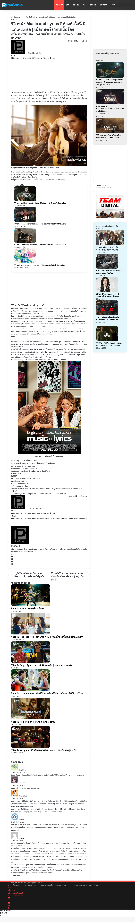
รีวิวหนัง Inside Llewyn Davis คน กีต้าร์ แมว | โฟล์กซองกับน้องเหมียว (40, 203)
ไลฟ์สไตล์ (103, 5)
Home (10, 888)
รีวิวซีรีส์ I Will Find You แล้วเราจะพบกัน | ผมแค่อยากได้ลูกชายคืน (109, 344)
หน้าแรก (15, 17)
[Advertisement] (49, 75)
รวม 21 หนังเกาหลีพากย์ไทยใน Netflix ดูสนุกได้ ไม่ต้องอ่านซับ (107, 318)
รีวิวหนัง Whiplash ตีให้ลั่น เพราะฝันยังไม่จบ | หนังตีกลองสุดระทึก (43, 750)
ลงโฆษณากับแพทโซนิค (103, 188)
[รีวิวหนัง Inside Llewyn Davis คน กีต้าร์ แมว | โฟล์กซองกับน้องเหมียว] (25, 201)
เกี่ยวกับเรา (11, 890)
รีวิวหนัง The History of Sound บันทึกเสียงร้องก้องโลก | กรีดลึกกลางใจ (40, 244)
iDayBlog (22, 770)
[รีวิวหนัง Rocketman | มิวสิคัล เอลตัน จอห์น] (30, 719)
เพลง (84, 5)
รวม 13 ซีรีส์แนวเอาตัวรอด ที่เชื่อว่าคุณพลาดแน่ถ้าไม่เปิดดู (109, 271)
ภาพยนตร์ (59, 5)
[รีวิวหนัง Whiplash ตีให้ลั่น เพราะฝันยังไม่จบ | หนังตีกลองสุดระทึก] (30, 747)
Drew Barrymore (19, 494)
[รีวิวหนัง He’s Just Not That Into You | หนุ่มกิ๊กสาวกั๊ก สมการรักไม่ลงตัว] (30, 634)
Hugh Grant (32, 494)
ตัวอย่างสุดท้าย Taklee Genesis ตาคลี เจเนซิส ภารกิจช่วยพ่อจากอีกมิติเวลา (110, 108)
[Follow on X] (33, 53)
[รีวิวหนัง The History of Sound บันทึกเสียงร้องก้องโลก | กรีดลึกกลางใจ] (25, 242)
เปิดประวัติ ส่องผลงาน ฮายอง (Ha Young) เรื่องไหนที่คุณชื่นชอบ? (108, 295)
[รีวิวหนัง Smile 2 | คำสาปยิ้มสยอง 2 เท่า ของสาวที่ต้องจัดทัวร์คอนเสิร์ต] (25, 221)
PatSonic (16, 546)
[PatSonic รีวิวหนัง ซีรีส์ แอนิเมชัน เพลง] (12, 5)
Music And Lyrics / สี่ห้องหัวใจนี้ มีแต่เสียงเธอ (38, 463)
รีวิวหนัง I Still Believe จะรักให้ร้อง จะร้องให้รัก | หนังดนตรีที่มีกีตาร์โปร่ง (47, 693)
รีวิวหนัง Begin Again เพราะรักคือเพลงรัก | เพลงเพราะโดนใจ (41, 665)
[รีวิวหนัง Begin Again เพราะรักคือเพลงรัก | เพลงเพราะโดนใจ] (30, 662)
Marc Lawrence (29, 466)
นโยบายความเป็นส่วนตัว (16, 893)
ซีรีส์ (67, 5)
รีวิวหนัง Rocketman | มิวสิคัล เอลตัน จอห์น (33, 722)
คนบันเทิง (93, 5)
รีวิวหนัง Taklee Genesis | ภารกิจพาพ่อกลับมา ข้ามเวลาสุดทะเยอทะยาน (109, 80)
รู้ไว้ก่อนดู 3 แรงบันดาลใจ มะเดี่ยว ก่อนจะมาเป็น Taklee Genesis (108, 136)
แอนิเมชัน (76, 5)
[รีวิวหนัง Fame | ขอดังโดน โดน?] (30, 606)
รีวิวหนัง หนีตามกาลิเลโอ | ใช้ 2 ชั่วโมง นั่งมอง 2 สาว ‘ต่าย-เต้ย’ (107, 248)
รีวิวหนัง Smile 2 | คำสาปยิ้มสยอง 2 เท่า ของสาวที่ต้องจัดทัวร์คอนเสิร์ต (40, 224)
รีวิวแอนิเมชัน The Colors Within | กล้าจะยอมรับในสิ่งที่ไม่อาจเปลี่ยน (39, 265)
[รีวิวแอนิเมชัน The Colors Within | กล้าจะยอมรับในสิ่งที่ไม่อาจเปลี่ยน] (25, 263)
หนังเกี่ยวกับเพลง (60, 494)
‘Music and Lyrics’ (57, 101)
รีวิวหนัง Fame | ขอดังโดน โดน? (27, 608)
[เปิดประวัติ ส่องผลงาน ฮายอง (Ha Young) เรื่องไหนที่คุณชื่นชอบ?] (107, 291)
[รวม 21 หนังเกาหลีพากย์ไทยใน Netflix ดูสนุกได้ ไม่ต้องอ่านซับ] (107, 315)
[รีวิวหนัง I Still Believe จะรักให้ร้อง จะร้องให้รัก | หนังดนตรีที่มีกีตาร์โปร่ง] (30, 691)
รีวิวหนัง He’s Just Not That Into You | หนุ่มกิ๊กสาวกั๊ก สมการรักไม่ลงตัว (47, 637)
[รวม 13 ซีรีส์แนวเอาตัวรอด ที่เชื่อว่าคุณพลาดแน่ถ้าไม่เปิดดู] (107, 268)
